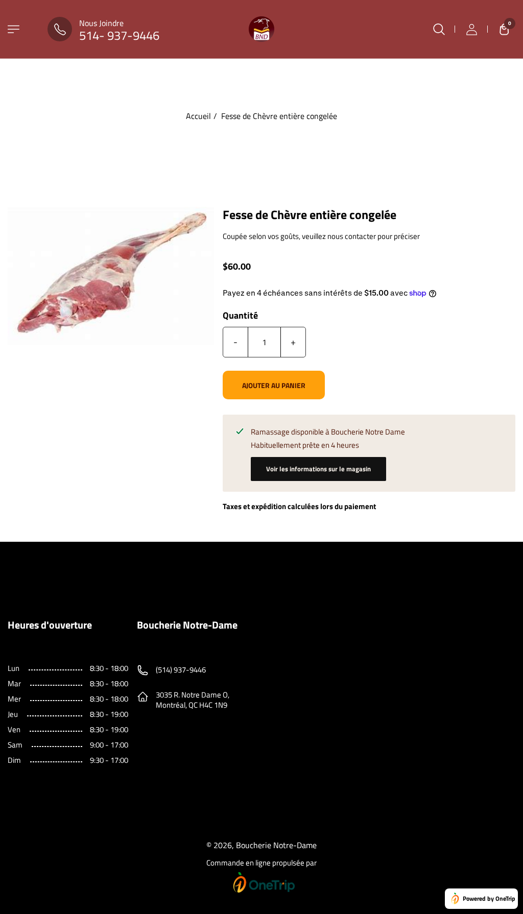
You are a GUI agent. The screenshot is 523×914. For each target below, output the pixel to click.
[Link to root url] (261, 29)
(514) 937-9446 (181, 670)
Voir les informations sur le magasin (318, 469)
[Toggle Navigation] (13, 29)
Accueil (198, 116)
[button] (501, 29)
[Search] (438, 29)
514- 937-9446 (119, 35)
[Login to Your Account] (471, 29)
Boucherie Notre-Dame (276, 845)
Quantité (240, 315)
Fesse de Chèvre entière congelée (279, 116)
